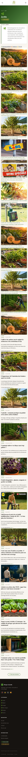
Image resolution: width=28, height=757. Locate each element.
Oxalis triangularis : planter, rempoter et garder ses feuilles (13, 481)
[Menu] (25, 2)
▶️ (10, 692)
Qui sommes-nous (5, 723)
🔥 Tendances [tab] (14, 46)
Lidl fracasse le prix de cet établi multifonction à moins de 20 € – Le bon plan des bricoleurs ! (13, 516)
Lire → (11, 350)
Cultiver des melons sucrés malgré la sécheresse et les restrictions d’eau (12, 340)
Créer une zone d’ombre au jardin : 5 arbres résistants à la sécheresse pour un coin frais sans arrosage (13, 552)
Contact (2, 725)
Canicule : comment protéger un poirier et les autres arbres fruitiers (13, 414)
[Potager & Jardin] (14, 2)
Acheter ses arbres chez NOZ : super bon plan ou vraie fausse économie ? (13, 588)
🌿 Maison (3, 702)
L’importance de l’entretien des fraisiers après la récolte (13, 377)
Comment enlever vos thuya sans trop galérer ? (12, 446)
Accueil (2, 10)
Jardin (2, 337)
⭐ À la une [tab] (19, 46)
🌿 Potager (3, 705)
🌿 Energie (3, 710)
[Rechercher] (2, 2)
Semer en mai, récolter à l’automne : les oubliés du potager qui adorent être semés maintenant (14, 623)
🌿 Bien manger (4, 707)
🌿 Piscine (3, 712)
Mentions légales (4, 738)
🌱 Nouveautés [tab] (6, 46)
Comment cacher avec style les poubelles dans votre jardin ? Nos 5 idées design (13, 659)
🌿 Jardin (3, 700)
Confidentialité (4, 735)
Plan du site (3, 728)
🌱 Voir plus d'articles (14, 674)
